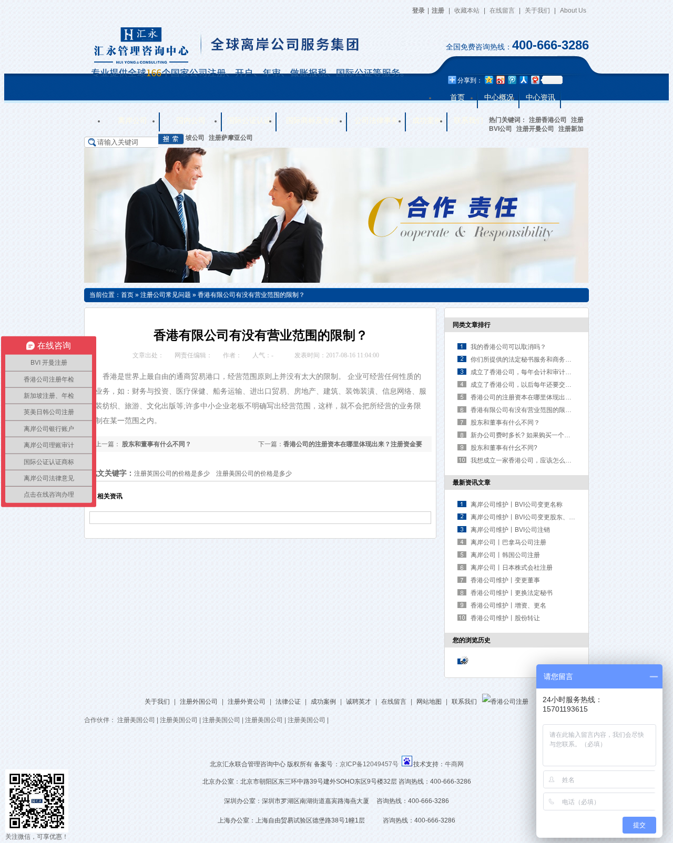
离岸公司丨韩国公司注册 (505, 555)
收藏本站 (467, 10)
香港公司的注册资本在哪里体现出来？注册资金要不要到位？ (556, 397)
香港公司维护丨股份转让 (505, 618)
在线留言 (502, 10)
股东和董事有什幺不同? (504, 447)
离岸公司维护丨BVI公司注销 (510, 529)
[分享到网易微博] (535, 79)
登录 (418, 10)
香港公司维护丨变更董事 (505, 580)
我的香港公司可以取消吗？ (508, 347)
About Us (573, 10)
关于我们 (537, 10)
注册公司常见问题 (165, 295)
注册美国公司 (136, 720)
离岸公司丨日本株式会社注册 (512, 567)
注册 (438, 10)
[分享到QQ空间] (488, 79)
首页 (127, 295)
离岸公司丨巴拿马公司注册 (508, 542)
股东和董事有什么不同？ (155, 444)
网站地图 (429, 701)
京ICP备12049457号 (369, 764)
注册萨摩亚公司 (231, 137)
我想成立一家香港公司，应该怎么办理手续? (532, 460)
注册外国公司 (199, 701)
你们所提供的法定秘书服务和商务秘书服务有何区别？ (546, 359)
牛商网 (454, 764)
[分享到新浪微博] (500, 79)
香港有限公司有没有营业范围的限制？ (251, 295)
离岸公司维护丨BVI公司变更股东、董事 (526, 517)
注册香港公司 (548, 120)
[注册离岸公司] (336, 280)
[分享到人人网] (523, 79)
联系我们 (464, 701)
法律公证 (288, 701)
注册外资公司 (247, 701)
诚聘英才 (358, 701)
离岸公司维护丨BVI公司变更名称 (517, 504)
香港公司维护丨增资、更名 (508, 605)
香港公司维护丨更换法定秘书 (512, 593)
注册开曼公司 (535, 128)
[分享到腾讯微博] (511, 79)
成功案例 (323, 701)
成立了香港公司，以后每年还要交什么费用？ (534, 384)
